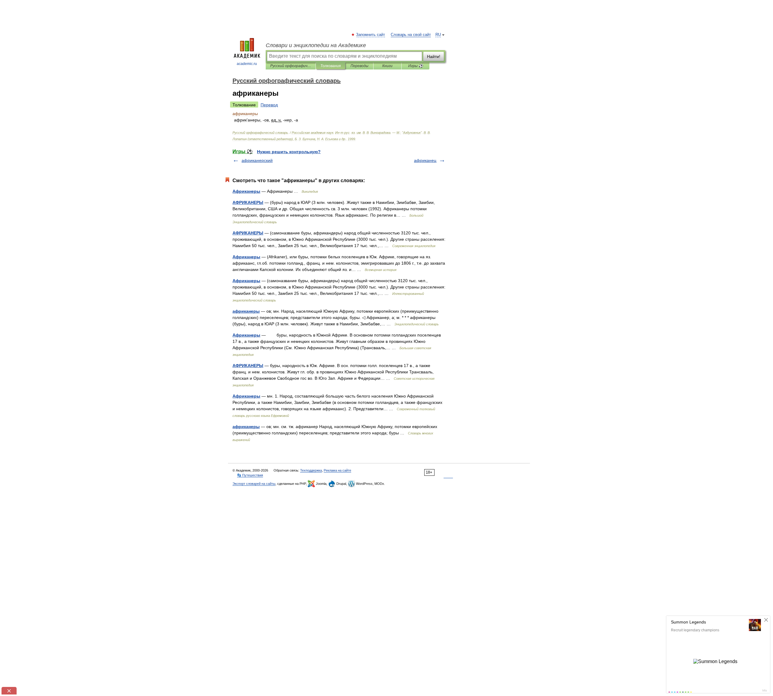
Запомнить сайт (371, 35)
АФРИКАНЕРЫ (248, 202)
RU (438, 35)
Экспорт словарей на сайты (254, 483)
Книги (387, 66)
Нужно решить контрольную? (289, 151)
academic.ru (247, 64)
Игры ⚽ (415, 66)
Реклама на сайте (337, 470)
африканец (425, 160)
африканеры (246, 311)
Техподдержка (311, 470)
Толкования (330, 66)
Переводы (359, 66)
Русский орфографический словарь (290, 66)
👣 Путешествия (250, 475)
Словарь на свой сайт (411, 35)
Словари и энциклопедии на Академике (316, 45)
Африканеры (246, 191)
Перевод (269, 104)
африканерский (257, 160)
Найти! (433, 56)
